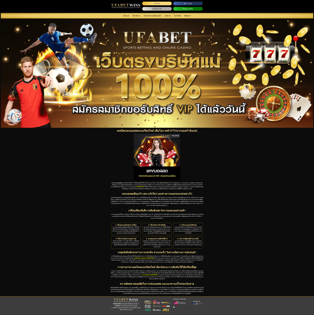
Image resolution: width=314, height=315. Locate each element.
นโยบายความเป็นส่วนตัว (152, 16)
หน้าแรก (126, 16)
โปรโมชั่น (177, 16)
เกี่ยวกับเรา (136, 16)
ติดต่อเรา (187, 16)
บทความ (168, 16)
